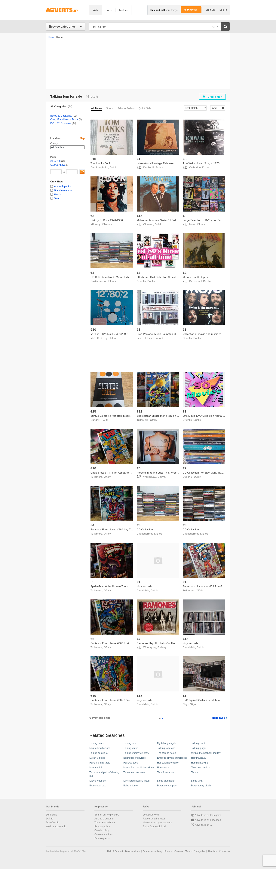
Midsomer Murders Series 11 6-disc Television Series (168, 220)
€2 (184, 216)
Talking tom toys (166, 748)
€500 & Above (58, 164)
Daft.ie (49, 818)
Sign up (211, 9)
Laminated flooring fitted (136, 780)
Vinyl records (144, 586)
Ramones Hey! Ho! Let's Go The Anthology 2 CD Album (170, 643)
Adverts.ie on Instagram (208, 815)
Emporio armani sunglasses (172, 757)
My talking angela (166, 743)
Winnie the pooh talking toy (206, 753)
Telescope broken (200, 767)
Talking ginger (198, 748)
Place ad (192, 9)
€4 (92, 525)
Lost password (151, 814)
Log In (223, 9)
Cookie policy (101, 830)
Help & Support (115, 851)
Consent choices (103, 834)
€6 (138, 468)
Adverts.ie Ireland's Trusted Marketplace (65, 10)
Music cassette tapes (195, 277)
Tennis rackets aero (134, 772)
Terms (188, 851)
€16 (139, 159)
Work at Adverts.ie (56, 826)
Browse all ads (132, 851)
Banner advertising (152, 851)
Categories (199, 851)
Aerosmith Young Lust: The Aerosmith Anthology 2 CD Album (173, 472)
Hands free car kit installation (139, 767)
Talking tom (129, 743)
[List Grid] (216, 107)
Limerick (158, 338)
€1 (184, 696)
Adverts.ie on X (203, 824)
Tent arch (196, 772)
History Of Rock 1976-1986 (106, 220)
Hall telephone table (168, 762)
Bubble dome (130, 785)
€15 (139, 216)
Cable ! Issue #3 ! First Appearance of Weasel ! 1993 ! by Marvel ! (129, 472)
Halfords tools (130, 762)
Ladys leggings (97, 780)
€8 (138, 329)
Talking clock (198, 743)
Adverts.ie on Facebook (208, 820)
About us (212, 851)
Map (82, 138)
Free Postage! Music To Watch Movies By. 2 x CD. (166, 333)
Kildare (206, 167)
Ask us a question (104, 818)
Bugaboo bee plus (167, 785)
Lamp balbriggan (166, 780)
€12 (139, 411)
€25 (93, 411)
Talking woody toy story (136, 753)
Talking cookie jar (98, 753)
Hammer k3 (95, 767)
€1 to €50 (55, 161)
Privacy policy (102, 826)
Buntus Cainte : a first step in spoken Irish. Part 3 (119, 415)
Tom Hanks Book (100, 163)
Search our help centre (106, 814)
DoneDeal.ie (52, 822)
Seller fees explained (154, 826)
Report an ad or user (154, 818)
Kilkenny (107, 224)
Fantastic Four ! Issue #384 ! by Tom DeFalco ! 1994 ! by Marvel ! (129, 529)
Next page (218, 717)
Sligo (193, 704)
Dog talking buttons (99, 748)
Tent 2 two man (165, 772)
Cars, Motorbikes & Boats (64, 119)
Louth (105, 419)
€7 (138, 639)
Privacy (168, 851)
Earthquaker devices (134, 757)
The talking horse (166, 753)
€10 (93, 159)
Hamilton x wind (199, 762)
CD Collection (145, 529)
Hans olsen (163, 767)
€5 (184, 159)
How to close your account (157, 822)
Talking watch (130, 748)
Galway (162, 476)
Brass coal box (97, 785)
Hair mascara (198, 757)
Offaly (153, 419)
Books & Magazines (61, 115)
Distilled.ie (51, 814)
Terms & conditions (104, 822)
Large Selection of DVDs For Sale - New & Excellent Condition (219, 220)
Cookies (178, 851)
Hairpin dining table (99, 762)
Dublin (113, 167)
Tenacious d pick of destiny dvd (104, 774)
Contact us (224, 851)
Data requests (102, 838)
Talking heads (96, 743)
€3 (92, 216)
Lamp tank (197, 780)
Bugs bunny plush (201, 785)
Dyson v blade (97, 757)
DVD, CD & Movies (60, 123)
